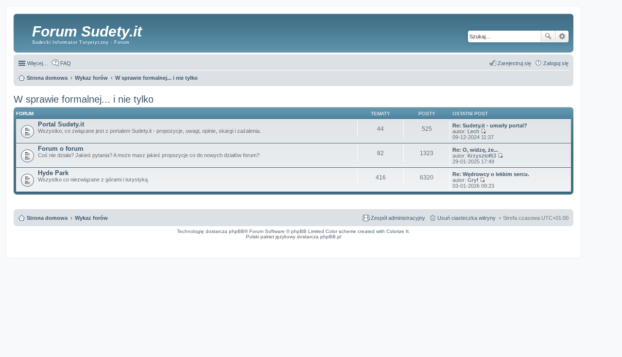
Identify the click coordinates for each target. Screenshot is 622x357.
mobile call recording (561, 246)
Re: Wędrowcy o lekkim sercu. (490, 174)
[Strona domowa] (24, 31)
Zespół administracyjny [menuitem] (398, 218)
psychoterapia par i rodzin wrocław (552, 249)
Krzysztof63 (481, 156)
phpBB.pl (330, 236)
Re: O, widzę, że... (475, 150)
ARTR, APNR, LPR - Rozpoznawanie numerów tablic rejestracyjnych (355, 243)
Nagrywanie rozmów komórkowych (526, 246)
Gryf (472, 180)
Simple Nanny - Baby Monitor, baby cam (424, 243)
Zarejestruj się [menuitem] (514, 63)
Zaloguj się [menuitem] (556, 63)
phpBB (236, 231)
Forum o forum (61, 148)
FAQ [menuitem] (65, 63)
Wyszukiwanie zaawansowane (562, 36)
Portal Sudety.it (61, 124)
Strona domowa (47, 218)
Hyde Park (53, 173)
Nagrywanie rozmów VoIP (499, 243)
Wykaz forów (91, 218)
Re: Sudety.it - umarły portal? (489, 125)
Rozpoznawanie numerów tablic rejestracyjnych (544, 243)
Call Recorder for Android (466, 243)
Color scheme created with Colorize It (367, 231)
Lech (473, 131)
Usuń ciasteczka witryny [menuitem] (466, 218)
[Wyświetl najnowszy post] (483, 131)
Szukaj (548, 36)
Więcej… (37, 63)
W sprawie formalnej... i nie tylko (84, 99)
